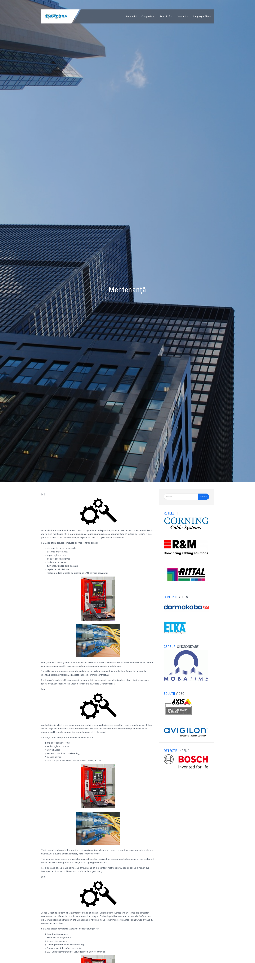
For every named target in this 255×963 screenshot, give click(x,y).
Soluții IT (165, 16)
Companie (147, 16)
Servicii (181, 16)
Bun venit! (131, 16)
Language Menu (202, 16)
